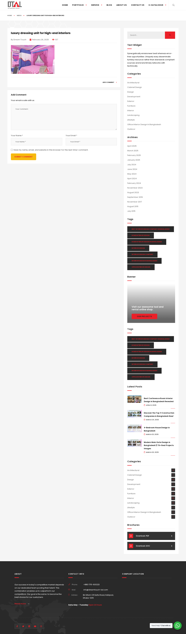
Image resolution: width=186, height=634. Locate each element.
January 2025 (133, 160)
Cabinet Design (134, 87)
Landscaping (133, 115)
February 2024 (134, 183)
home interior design (141, 235)
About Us (121, 5)
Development (133, 96)
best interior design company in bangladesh (151, 229)
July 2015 (131, 211)
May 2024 (131, 173)
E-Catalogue (156, 5)
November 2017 (134, 201)
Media (19, 15)
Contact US (137, 5)
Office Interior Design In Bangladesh (144, 124)
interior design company (142, 254)
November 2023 (135, 187)
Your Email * (71, 135)
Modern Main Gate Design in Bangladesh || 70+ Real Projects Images (159, 445)
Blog (109, 5)
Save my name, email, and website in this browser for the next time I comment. (51, 150)
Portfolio (78, 5)
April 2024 (132, 178)
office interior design (141, 267)
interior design (138, 248)
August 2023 (133, 192)
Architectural (133, 82)
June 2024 (132, 169)
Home (65, 5)
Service (95, 5)
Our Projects (144, 316)
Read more (20, 603)
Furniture (131, 105)
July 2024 (131, 164)
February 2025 (134, 155)
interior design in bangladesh (144, 261)
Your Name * (17, 135)
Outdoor (131, 129)
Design (130, 92)
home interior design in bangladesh (147, 242)
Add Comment (109, 82)
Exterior (130, 101)
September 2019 (135, 197)
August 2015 (132, 206)
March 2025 (132, 150)
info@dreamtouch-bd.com (95, 590)
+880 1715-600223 (91, 584)
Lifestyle (131, 119)
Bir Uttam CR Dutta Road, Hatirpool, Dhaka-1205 (98, 596)
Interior (130, 110)
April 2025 (132, 146)
